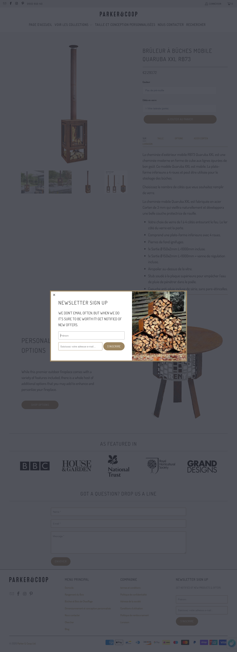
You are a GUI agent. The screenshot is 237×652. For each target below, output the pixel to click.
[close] (54, 294)
